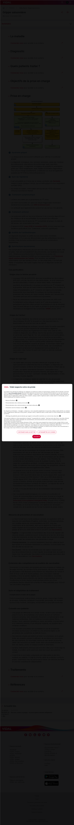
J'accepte (36, 436)
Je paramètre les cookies (46, 432)
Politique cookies (37, 427)
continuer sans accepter (26, 432)
